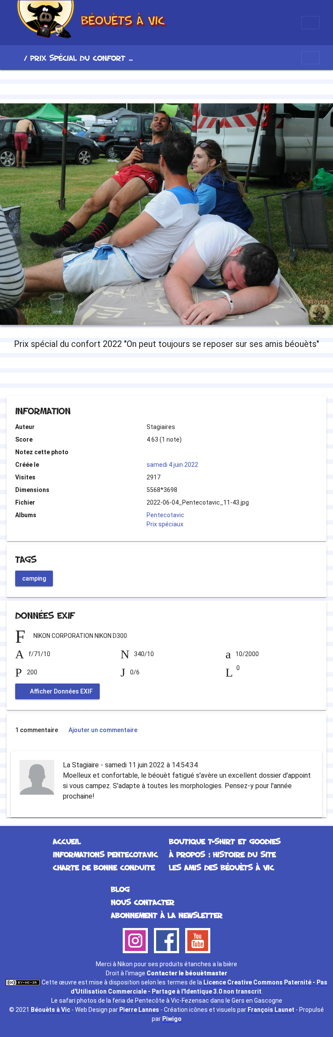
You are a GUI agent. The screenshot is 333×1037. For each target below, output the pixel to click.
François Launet (271, 1009)
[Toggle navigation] (310, 22)
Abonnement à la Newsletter (166, 915)
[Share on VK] (184, 372)
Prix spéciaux (165, 524)
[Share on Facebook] (151, 372)
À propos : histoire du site (222, 854)
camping (34, 578)
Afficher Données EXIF (61, 690)
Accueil (16, 57)
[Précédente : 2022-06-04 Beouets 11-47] (137, 85)
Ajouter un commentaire (103, 730)
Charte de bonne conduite (104, 867)
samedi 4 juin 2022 (172, 464)
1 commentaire (36, 730)
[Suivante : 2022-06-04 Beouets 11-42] (196, 85)
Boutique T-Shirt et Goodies (225, 841)
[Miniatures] (166, 85)
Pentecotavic (165, 515)
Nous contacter (142, 902)
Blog (120, 889)
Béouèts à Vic (50, 1009)
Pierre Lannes (139, 1009)
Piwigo (172, 1018)
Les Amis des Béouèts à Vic (221, 867)
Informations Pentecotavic (105, 854)
